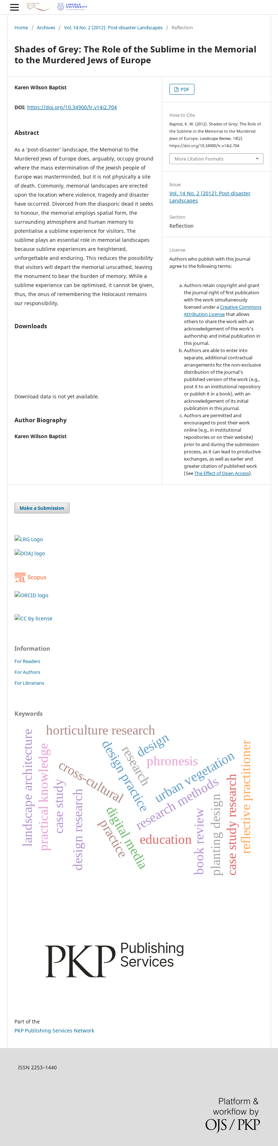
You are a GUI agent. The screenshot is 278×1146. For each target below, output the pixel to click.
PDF (184, 89)
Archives (46, 27)
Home (21, 27)
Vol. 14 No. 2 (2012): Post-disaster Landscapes (113, 27)
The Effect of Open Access (221, 473)
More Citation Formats (198, 158)
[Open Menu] (14, 7)
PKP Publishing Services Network (54, 1030)
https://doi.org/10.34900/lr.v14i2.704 (72, 107)
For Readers (27, 661)
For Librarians (29, 683)
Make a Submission (42, 508)
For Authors (27, 672)
